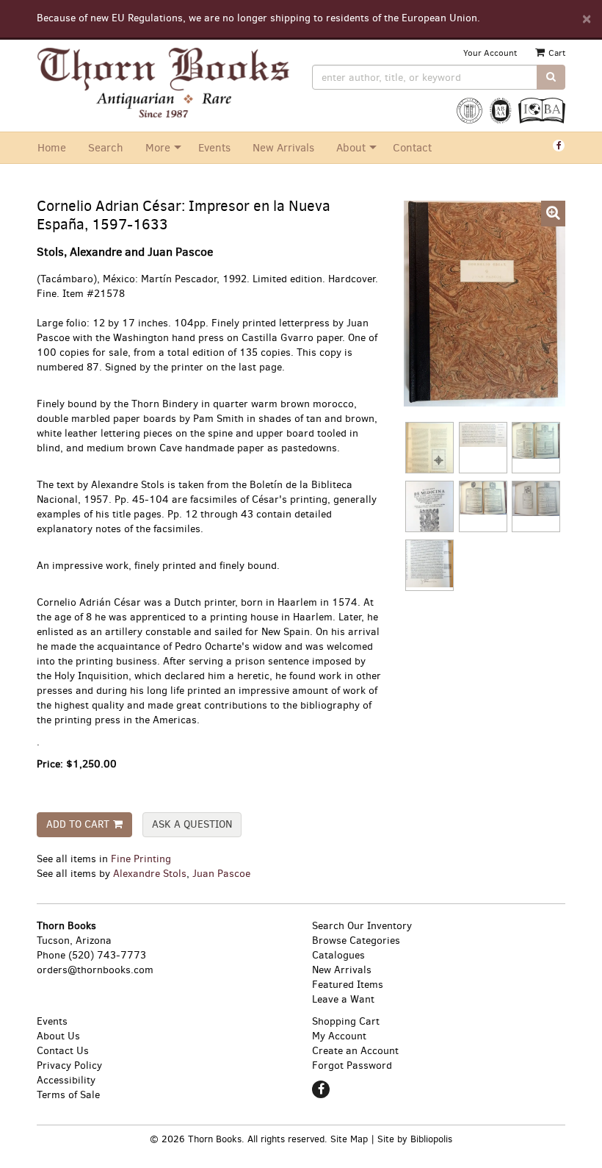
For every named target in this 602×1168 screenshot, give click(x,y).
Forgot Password (352, 1065)
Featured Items (347, 985)
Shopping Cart (346, 1021)
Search (105, 147)
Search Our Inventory (362, 926)
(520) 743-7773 (107, 955)
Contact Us (63, 1051)
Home (51, 147)
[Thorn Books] (163, 83)
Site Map (349, 1139)
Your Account (490, 53)
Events (214, 147)
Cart (555, 53)
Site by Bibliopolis (414, 1139)
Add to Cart (77, 824)
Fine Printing (141, 859)
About (351, 147)
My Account (339, 1036)
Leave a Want (343, 999)
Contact (412, 147)
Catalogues (338, 955)
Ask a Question (192, 824)
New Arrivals (283, 147)
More (157, 147)
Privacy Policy (69, 1065)
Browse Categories (356, 940)
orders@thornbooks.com (95, 970)
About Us (58, 1036)
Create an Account (355, 1051)
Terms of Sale (68, 1095)
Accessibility (66, 1080)
